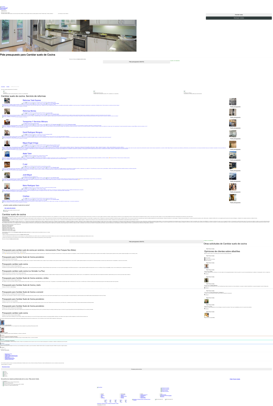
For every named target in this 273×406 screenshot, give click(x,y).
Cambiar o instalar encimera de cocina (11, 355)
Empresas (122, 397)
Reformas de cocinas (8, 353)
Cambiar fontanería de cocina (10, 358)
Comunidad (103, 397)
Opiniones (142, 396)
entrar (1, 7)
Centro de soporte (163, 394)
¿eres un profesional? (3, 8)
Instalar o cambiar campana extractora (11, 356)
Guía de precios (143, 397)
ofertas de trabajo (3, 9)
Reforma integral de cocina (9, 357)
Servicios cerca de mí (143, 394)
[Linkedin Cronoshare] (165, 391)
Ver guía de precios (9, 208)
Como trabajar (123, 394)
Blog (101, 396)
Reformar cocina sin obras (9, 359)
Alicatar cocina (7, 354)
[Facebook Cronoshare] (165, 389)
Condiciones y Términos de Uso (102, 403)
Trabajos (122, 395)
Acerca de (102, 395)
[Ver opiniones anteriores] (1, 349)
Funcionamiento (143, 395)
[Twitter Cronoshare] (164, 390)
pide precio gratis (5, 7)
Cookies (117, 403)
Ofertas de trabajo (124, 396)
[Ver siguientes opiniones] (4, 349)
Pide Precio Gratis (210, 248)
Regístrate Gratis (6, 366)
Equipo (102, 394)
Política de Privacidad (111, 403)
